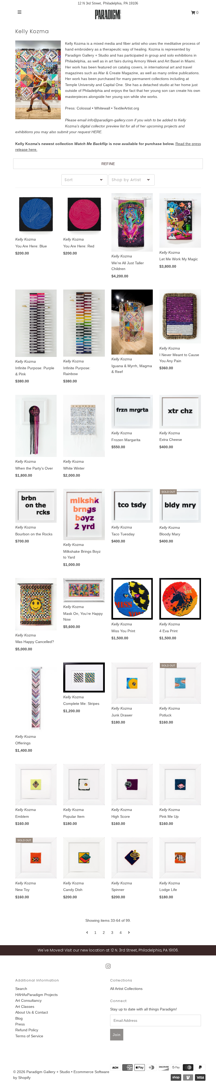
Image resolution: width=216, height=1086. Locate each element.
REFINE (108, 164)
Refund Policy (26, 1030)
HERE (96, 132)
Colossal (84, 108)
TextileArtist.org (126, 108)
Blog (19, 1018)
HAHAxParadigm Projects (36, 995)
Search (21, 989)
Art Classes (24, 1006)
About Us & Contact (31, 1012)
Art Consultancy (28, 1000)
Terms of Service (29, 1036)
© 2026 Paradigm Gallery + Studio (41, 1072)
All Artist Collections (126, 989)
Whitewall (102, 108)
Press (20, 1024)
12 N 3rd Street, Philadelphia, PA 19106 (108, 3)
